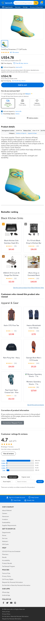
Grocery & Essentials (36, 7)
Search (40, 481)
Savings (25, 7)
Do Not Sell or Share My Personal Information (16, 585)
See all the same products (35, 405)
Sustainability (6, 522)
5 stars (3, 460)
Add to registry (33, 118)
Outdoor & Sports (21, 133)
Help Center (35, 497)
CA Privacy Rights (7, 579)
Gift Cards (5, 544)
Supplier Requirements (9, 525)
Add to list (12, 118)
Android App (6, 595)
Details (17, 114)
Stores (4, 535)
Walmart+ (5, 541)
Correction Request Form (12, 423)
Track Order (17, 500)
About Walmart (7, 510)
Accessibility (6, 560)
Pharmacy (5, 554)
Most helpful (7, 481)
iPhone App (5, 592)
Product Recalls (7, 563)
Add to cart (22, 85)
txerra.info (19, 67)
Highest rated (26, 477)
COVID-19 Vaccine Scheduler (11, 551)
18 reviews (16, 52)
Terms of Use (6, 573)
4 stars (3, 463)
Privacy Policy (6, 576)
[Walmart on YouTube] (11, 603)
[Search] (36, 3)
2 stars (3, 468)
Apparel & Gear (32, 133)
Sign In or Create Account (17, 497)
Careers (4, 513)
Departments (8, 7)
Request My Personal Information (12, 582)
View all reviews (8, 454)
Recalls (4, 557)
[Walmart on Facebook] (3, 603)
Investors (5, 519)
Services (17, 7)
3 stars (3, 465)
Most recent (12, 477)
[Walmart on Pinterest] (15, 603)
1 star (3, 470)
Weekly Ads (30, 500)
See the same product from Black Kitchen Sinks (28, 288)
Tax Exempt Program (8, 566)
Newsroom (5, 516)
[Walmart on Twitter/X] (7, 603)
